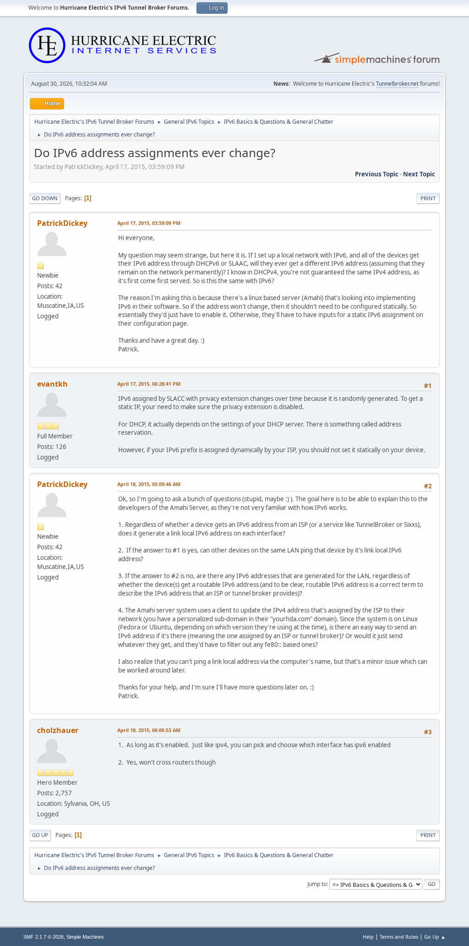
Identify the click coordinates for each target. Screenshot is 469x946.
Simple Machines (85, 937)
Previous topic (376, 174)
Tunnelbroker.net (397, 83)
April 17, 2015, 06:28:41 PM (148, 383)
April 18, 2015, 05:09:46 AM (148, 484)
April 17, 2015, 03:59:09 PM (148, 222)
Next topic (419, 174)
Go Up (40, 834)
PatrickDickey (62, 223)
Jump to (317, 884)
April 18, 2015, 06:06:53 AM (148, 730)
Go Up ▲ (435, 936)
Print (428, 198)
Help (368, 936)
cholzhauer (57, 730)
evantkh (52, 384)
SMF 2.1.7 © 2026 (43, 937)
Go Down (45, 198)
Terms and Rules (399, 936)
